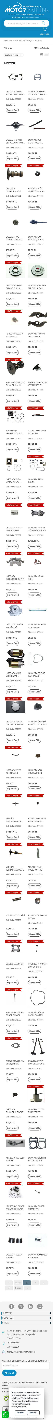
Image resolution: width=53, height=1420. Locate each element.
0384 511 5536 (13, 1338)
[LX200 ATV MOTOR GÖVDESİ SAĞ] (15, 513)
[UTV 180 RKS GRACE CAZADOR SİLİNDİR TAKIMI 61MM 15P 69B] (15, 1191)
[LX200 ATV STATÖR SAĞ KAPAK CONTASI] (37, 658)
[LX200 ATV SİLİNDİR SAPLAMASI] (37, 610)
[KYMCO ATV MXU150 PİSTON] (37, 901)
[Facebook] (11, 1306)
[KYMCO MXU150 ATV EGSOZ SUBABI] (15, 997)
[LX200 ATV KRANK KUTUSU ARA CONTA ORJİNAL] (15, 77)
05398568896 (13, 1342)
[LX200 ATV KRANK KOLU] (37, 561)
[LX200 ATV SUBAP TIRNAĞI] (15, 1240)
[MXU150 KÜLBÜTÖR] (15, 949)
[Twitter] (21, 1306)
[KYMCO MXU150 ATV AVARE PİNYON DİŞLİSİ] (37, 804)
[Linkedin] (30, 1306)
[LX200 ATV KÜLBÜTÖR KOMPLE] (15, 561)
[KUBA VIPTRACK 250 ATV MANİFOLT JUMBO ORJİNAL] (37, 367)
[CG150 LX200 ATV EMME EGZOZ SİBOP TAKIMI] (37, 1046)
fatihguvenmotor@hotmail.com (21, 1352)
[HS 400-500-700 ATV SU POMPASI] (15, 319)
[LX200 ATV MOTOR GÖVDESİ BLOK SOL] (37, 513)
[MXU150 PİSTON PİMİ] (15, 901)
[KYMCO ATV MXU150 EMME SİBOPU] (37, 949)
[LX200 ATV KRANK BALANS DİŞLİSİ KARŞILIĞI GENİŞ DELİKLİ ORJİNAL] (15, 270)
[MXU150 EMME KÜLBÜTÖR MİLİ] (37, 852)
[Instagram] (40, 1306)
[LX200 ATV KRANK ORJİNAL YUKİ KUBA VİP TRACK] (15, 125)
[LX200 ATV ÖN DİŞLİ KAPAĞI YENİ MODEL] (37, 707)
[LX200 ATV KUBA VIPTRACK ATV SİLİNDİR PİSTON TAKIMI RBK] (15, 464)
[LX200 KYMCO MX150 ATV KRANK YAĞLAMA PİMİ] (37, 1240)
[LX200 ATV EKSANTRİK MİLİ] (15, 174)
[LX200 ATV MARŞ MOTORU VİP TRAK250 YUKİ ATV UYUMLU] (15, 658)
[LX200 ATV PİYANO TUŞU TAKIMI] (37, 319)
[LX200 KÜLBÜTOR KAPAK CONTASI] (37, 997)
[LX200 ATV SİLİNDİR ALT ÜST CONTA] (37, 1143)
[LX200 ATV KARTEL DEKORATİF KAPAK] (15, 707)
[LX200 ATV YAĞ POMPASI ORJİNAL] (15, 222)
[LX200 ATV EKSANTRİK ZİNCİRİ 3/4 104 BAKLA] (15, 1094)
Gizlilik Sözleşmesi (30, 1401)
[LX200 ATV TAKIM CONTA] (37, 464)
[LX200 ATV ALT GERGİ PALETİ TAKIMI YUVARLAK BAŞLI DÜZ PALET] (37, 125)
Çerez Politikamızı (22, 1404)
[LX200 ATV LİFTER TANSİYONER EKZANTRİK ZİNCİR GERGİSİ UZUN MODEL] (37, 1094)
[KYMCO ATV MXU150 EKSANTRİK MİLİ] (15, 367)
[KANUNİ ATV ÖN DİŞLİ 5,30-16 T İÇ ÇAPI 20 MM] (37, 174)
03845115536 (13, 1347)
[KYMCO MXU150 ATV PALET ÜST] (37, 416)
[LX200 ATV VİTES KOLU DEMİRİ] (15, 755)
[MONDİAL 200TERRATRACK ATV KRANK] (15, 804)
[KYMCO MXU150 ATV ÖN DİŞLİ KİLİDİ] (15, 1046)
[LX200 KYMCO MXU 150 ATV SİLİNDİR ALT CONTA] (37, 77)
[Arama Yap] (43, 23)
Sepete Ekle (12, 110)
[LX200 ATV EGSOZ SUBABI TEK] (37, 1191)
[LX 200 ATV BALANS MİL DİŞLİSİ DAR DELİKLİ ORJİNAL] (37, 270)
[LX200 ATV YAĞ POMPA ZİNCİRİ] (37, 755)
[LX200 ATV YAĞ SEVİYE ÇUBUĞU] (37, 222)
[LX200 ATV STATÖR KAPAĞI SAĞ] (15, 610)
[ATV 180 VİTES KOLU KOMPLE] (15, 1143)
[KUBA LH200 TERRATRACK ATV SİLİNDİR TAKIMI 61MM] (15, 416)
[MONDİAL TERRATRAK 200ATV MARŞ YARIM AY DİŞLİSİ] (15, 852)
